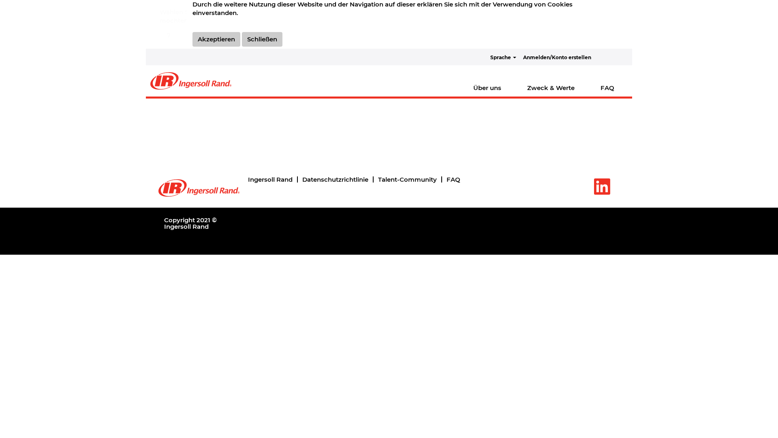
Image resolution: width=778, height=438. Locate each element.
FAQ (607, 88)
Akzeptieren (216, 39)
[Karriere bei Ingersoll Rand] (191, 80)
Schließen (262, 39)
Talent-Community (407, 179)
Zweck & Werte (551, 88)
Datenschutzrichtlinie (335, 179)
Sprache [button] (501, 57)
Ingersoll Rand (270, 179)
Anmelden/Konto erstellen (557, 57)
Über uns (487, 88)
